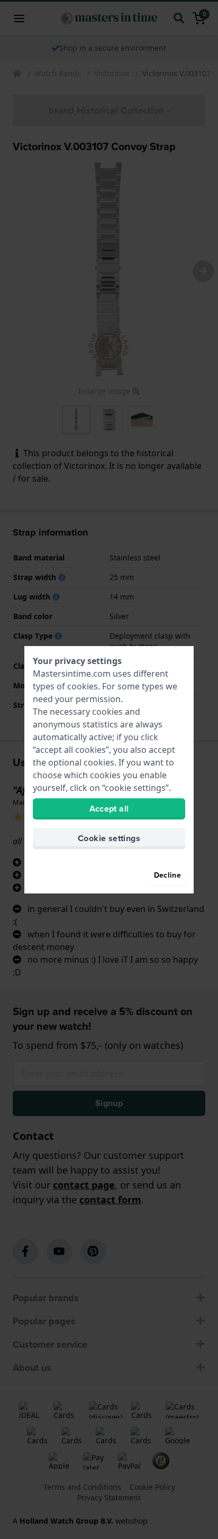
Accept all (109, 809)
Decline (167, 875)
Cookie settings (109, 838)
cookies (82, 686)
